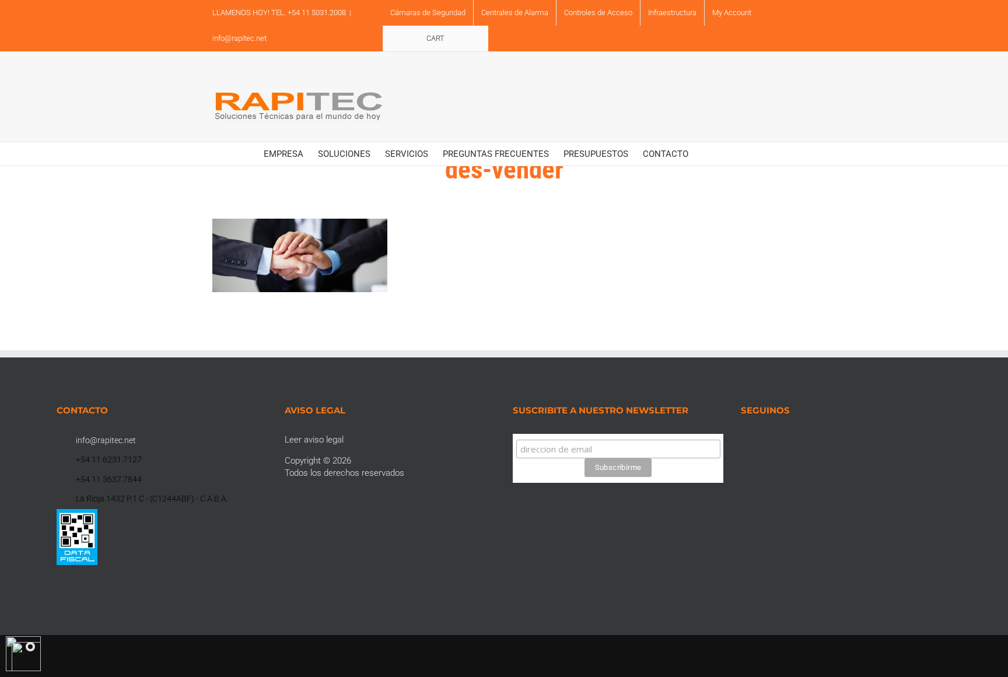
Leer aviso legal (314, 439)
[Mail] (807, 439)
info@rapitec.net (239, 38)
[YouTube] (775, 439)
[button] (726, 154)
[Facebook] (744, 439)
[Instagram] (760, 439)
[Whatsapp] (791, 439)
